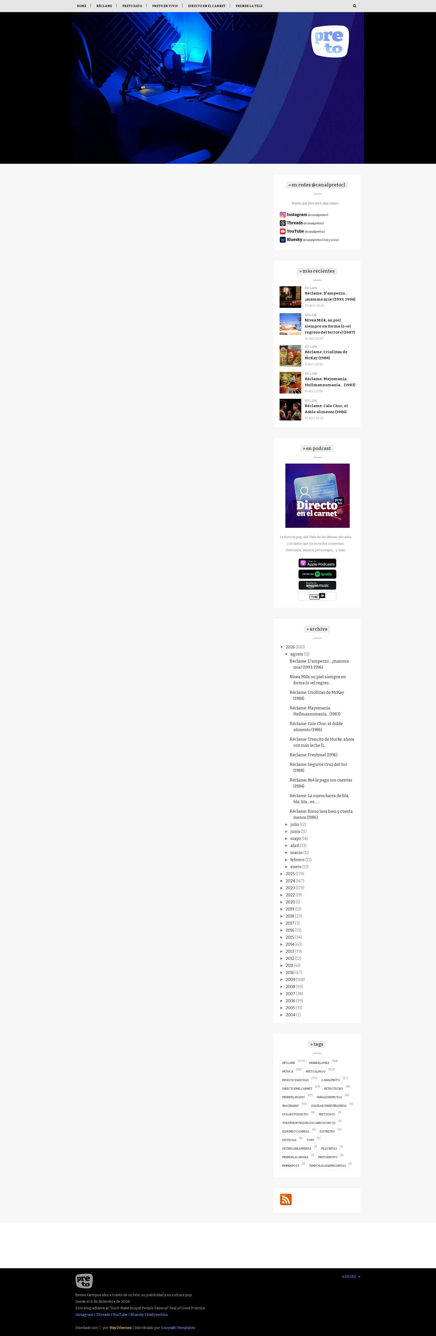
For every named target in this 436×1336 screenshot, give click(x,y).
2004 (290, 1015)
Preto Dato (132, 6)
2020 (290, 902)
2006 (290, 1000)
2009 (290, 979)
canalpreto (330, 1080)
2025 (290, 873)
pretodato (327, 1114)
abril (294, 845)
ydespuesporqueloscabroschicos (309, 1123)
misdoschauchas (295, 1080)
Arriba (349, 1277)
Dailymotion (157, 1315)
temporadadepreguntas (327, 1165)
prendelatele (319, 1063)
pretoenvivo (328, 1157)
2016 (290, 930)
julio (294, 824)
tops (310, 1140)
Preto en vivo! (165, 6)
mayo (295, 838)
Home (81, 6)
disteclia (289, 1140)
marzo (296, 852)
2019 (290, 909)
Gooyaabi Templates (178, 1328)
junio (295, 831)
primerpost (290, 1165)
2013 (290, 951)
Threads (103, 1315)
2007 (290, 993)
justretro (327, 1131)
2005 (290, 1007)
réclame (288, 1063)
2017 (290, 923)
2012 (290, 958)
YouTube (120, 1315)
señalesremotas (329, 1097)
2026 (290, 647)
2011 (289, 965)
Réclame (104, 6)
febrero (297, 859)
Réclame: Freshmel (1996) (314, 755)
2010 (290, 972)
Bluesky (137, 1315)
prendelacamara (295, 1157)
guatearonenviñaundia (329, 1105)
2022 (290, 895)
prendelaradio (293, 1097)
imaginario (290, 1105)
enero (296, 866)
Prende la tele (249, 6)
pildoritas (329, 1148)
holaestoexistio (295, 1114)
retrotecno (333, 1088)
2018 (290, 916)
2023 (290, 888)
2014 (290, 944)
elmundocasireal (295, 1131)
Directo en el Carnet (207, 6)
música (287, 1071)
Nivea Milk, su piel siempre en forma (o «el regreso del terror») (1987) (330, 326)
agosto (296, 654)
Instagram (84, 1315)
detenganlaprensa (296, 1148)
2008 (290, 986)
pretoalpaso (315, 1071)
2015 (290, 937)
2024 (290, 880)
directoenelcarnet (297, 1088)
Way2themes (121, 1328)
